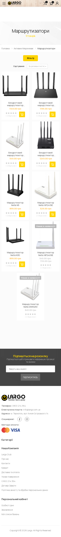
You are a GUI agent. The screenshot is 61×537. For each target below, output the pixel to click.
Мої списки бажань (10, 514)
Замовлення (7, 509)
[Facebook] (19, 419)
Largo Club (6, 454)
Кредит (4, 467)
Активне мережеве (23, 48)
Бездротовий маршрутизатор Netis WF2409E (15, 154)
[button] (45, 3)
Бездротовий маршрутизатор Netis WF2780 (46, 154)
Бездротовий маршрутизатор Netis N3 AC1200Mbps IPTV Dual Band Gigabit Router (15, 104)
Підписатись (30, 377)
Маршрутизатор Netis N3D (15, 253)
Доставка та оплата (10, 472)
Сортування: (19, 66)
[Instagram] (27, 419)
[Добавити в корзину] (22, 114)
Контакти (5, 463)
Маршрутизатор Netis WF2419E (45, 204)
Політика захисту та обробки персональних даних (24, 490)
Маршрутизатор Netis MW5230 (30, 305)
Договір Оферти (8, 485)
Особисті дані (7, 505)
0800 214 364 (19, 405)
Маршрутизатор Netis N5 (15, 204)
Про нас (5, 458)
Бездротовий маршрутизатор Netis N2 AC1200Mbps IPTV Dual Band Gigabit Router (45, 104)
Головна (5, 48)
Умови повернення (10, 476)
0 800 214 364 (8, 481)
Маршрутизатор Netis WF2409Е (45, 253)
